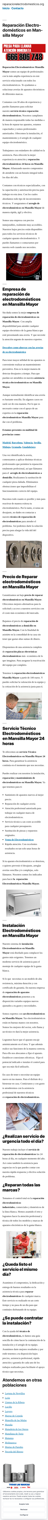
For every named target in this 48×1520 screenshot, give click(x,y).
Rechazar (24, 1509)
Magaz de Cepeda (14, 1415)
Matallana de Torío (14, 1433)
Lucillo (8, 1406)
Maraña (9, 1424)
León (7, 1397)
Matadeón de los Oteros (16, 1429)
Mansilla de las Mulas (16, 1420)
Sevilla (37, 442)
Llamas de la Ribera (15, 1402)
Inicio (5, 8)
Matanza (9, 1438)
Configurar (24, 1515)
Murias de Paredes (14, 1447)
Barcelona (17, 442)
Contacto (17, 8)
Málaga (6, 447)
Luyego (8, 1411)
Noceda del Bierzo (14, 1451)
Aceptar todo (24, 1504)
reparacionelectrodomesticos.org (23, 4)
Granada (16, 447)
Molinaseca (10, 1442)
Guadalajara (28, 447)
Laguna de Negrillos (15, 1393)
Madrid (6, 442)
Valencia (28, 442)
